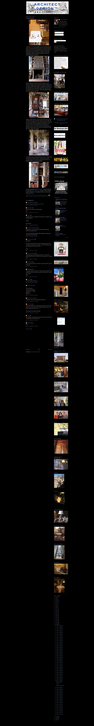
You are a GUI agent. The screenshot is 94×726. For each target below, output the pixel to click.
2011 (56, 622)
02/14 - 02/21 (59, 704)
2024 (56, 600)
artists (35, 196)
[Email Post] (49, 195)
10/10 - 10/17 (59, 644)
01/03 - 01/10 (59, 714)
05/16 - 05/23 (59, 677)
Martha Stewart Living (36, 190)
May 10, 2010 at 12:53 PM (32, 301)
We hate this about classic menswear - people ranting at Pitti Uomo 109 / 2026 (63, 203)
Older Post (50, 349)
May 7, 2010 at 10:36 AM (32, 225)
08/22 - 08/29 (59, 655)
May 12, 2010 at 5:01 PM (32, 326)
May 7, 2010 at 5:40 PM (31, 236)
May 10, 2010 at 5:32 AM (32, 282)
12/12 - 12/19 (59, 629)
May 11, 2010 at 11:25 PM (32, 312)
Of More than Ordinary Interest (60, 234)
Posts (57, 32)
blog (32, 193)
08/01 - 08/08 (59, 659)
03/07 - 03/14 (59, 699)
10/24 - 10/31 (59, 640)
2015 (56, 615)
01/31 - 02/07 (59, 707)
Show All (67, 237)
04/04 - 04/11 (59, 692)
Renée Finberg (30, 285)
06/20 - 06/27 (59, 669)
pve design (29, 207)
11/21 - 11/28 (59, 634)
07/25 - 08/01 (59, 660)
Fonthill (33, 46)
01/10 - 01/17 (59, 712)
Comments (58, 34)
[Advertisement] (39, 339)
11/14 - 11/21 (59, 635)
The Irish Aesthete (59, 233)
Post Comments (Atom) (35, 351)
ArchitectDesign (60, 319)
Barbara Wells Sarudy (31, 202)
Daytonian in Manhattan (60, 217)
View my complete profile (59, 27)
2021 (56, 605)
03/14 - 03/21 (59, 697)
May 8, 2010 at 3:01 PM (31, 276)
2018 (56, 610)
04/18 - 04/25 (59, 689)
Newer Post (28, 349)
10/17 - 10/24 (59, 642)
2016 (56, 614)
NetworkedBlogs (60, 317)
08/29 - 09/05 (59, 654)
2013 (56, 619)
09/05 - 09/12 (59, 652)
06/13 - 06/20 (59, 670)
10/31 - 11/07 (59, 639)
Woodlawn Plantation (60, 685)
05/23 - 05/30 (59, 675)
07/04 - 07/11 (59, 665)
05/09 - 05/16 (59, 679)
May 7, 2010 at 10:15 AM (32, 205)
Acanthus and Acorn (31, 253)
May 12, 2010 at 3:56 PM (32, 320)
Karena (28, 215)
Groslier (28, 279)
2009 (56, 716)
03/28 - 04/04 (59, 694)
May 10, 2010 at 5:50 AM (32, 295)
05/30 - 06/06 (59, 674)
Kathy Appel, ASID (30, 239)
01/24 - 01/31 (59, 709)
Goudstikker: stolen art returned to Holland (63, 211)
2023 (56, 602)
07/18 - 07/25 (59, 662)
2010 (56, 624)
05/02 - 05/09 (59, 680)
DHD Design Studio (30, 298)
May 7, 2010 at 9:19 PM (31, 266)
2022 (56, 604)
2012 (56, 620)
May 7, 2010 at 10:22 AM (32, 212)
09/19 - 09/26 (59, 649)
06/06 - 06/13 (59, 672)
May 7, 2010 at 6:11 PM (31, 250)
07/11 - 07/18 (59, 664)
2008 (56, 718)
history (39, 196)
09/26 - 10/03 (59, 647)
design (59, 321)
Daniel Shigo (29, 262)
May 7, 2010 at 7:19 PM (31, 259)
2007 (56, 719)
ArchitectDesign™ (64, 19)
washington (59, 322)
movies (61, 321)
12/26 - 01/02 (59, 625)
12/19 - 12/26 (59, 627)
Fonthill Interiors (59, 682)
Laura (28, 315)
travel (47, 196)
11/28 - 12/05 (59, 632)
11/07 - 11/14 (59, 637)
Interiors (43, 196)
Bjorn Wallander (41, 189)
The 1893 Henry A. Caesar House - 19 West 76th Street (63, 219)
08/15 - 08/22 (59, 657)
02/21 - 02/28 (59, 702)
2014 (56, 617)
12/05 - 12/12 (59, 630)
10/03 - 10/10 (59, 645)
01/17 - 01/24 (59, 711)
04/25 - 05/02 (59, 687)
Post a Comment (29, 328)
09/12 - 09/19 (59, 650)
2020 (56, 607)
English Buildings (59, 225)
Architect (31, 196)
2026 (56, 597)
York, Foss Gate (63, 226)
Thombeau (29, 322)
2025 (56, 599)
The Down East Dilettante (32, 227)
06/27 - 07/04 (59, 667)
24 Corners (29, 304)
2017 (56, 612)
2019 (56, 609)
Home (39, 349)
